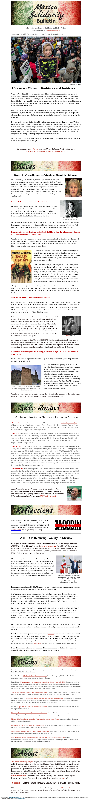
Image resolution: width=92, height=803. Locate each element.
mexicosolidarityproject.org (53, 30)
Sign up (35, 149)
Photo (67, 335)
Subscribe (17, 783)
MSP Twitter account (48, 496)
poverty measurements (48, 546)
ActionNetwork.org (13, 797)
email (63, 778)
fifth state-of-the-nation (69, 423)
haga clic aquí (21, 798)
